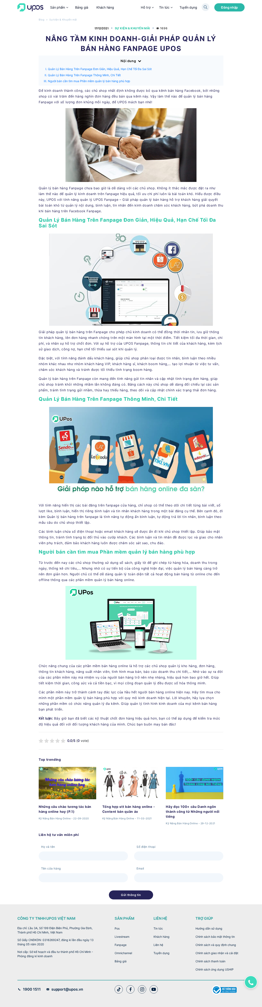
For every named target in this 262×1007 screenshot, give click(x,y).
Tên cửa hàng (51, 868)
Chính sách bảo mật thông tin (215, 936)
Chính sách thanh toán (210, 961)
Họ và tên (48, 846)
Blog (41, 19)
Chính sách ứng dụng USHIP (214, 969)
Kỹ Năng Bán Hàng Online (55, 818)
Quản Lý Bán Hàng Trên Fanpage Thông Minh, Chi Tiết (84, 75)
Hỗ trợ (146, 7)
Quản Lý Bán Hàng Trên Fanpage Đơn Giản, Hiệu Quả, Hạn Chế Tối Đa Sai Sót (100, 69)
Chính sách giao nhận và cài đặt (216, 953)
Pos (117, 928)
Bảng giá (81, 7)
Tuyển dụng (188, 7)
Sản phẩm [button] (57, 7)
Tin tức (164, 7)
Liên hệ (158, 945)
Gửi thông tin (131, 895)
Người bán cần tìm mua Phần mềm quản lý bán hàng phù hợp (89, 81)
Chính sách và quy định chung (215, 945)
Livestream (122, 936)
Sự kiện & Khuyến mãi (63, 19)
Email (140, 868)
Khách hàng (105, 7)
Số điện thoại (146, 846)
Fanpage (120, 945)
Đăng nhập (229, 7)
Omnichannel (123, 953)
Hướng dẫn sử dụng (208, 928)
